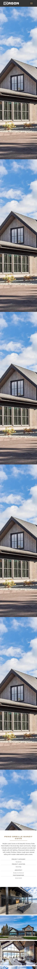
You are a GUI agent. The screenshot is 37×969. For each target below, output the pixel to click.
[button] (31, 3)
